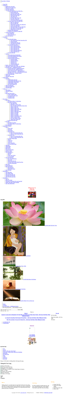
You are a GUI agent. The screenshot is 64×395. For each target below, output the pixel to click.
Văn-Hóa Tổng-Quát (10, 76)
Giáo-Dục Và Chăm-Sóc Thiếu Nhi (15, 31)
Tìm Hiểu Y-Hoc (11, 96)
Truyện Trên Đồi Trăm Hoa (13, 58)
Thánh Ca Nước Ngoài (15, 117)
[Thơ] (7, 38)
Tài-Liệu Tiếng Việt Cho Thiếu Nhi (15, 21)
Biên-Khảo (5, 171)
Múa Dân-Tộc (11, 167)
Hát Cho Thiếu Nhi (14, 23)
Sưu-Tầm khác (8, 170)
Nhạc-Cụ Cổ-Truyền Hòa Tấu (16, 132)
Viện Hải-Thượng (9, 91)
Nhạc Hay (10, 129)
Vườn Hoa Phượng (14, 60)
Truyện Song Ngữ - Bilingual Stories (15, 69)
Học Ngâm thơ (11, 33)
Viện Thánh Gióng (9, 173)
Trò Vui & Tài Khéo (10, 149)
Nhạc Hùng (10, 130)
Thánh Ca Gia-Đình (14, 114)
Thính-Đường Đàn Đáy (12, 79)
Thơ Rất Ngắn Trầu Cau (15, 42)
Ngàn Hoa (5, 357)
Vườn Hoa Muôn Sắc (14, 64)
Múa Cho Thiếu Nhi (14, 22)
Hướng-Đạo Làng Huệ (10, 6)
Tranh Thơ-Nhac (13, 41)
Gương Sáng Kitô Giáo (12, 120)
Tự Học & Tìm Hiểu (10, 32)
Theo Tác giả (3, 309)
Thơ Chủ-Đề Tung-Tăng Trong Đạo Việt (18, 40)
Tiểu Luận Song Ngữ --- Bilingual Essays (16, 70)
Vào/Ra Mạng (6, 323)
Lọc (19, 309)
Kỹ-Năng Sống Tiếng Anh (15, 17)
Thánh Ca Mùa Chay (14, 110)
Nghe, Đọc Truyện (11, 155)
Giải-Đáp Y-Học (11, 97)
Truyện (7, 53)
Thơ (6, 38)
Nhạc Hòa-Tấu (11, 131)
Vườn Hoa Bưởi (13, 59)
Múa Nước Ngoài (11, 168)
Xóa (21, 309)
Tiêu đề (25, 313)
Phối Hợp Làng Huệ (48, 392)
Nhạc (7, 127)
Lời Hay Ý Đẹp (9, 150)
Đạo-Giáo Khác (9, 124)
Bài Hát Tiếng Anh (14, 12)
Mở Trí (9, 154)
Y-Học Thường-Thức (12, 94)
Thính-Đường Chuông (12, 83)
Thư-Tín (7, 179)
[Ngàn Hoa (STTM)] (11, 126)
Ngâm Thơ (10, 140)
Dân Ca (9, 139)
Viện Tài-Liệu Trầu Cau (10, 174)
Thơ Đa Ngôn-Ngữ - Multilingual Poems (16, 68)
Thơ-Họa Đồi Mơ (11, 52)
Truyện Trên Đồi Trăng (12, 57)
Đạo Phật (7, 121)
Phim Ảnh (8, 164)
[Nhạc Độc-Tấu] (14, 135)
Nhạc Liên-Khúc (11, 143)
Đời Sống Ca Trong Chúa (15, 104)
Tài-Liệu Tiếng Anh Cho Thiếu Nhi (15, 11)
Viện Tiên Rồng (9, 172)
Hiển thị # (2, 310)
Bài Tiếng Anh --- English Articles (15, 73)
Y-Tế (7, 92)
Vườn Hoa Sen (13, 61)
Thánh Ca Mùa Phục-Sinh (15, 111)
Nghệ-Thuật (5, 77)
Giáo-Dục (5, 5)
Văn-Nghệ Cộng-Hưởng (15, 43)
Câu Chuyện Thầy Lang (13, 95)
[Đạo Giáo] (7, 99)
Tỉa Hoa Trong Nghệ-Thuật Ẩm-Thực (15, 162)
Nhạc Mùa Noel (13, 103)
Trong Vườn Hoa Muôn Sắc (16, 50)
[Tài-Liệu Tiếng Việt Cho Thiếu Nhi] (22, 21)
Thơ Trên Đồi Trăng (12, 39)
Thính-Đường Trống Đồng (13, 82)
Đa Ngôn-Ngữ (6, 354)
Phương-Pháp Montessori (13, 30)
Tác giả (57, 313)
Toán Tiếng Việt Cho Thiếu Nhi (16, 28)
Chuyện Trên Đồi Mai (10, 74)
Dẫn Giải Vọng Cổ (12, 34)
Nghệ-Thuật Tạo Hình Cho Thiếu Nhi (18, 24)
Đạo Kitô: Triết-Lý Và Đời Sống (14, 101)
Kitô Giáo (7, 100)
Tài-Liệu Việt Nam (9, 157)
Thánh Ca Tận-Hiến (14, 112)
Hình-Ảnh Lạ (8, 148)
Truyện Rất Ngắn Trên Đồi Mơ (14, 55)
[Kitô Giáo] (9, 100)
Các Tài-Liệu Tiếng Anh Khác (16, 20)
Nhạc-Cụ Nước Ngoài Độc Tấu (16, 137)
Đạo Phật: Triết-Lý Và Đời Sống (14, 123)
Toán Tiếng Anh (13, 16)
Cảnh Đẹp (8, 145)
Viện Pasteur (8, 90)
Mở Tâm (9, 153)
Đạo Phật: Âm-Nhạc (12, 122)
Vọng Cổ (10, 141)
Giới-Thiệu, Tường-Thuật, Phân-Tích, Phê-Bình (15, 66)
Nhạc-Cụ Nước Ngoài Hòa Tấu (16, 133)
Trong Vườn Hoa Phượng (15, 47)
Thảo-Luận (8, 75)
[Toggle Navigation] (1, 2)
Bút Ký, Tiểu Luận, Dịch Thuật (12, 65)
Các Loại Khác (11, 156)
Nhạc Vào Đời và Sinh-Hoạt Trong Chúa (18, 105)
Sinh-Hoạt (5, 177)
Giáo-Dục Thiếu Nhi (10, 9)
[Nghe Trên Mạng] (12, 152)
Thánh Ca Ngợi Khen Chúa (16, 115)
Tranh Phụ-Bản (9, 87)
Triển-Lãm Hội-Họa (9, 85)
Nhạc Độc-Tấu (11, 135)
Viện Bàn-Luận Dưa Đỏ (10, 175)
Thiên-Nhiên (8, 146)
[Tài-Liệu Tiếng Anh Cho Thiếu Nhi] (22, 11)
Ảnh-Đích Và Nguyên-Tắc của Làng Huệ (14, 181)
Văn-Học (5, 37)
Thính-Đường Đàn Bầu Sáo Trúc (14, 80)
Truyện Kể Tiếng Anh (14, 13)
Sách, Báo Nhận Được (10, 183)
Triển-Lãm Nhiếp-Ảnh (10, 86)
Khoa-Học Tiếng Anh (14, 18)
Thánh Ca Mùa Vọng (14, 108)
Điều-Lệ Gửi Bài (9, 180)
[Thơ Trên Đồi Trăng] (16, 39)
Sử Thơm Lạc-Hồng (10, 8)
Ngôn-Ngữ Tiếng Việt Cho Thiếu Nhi (18, 26)
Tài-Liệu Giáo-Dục (9, 35)
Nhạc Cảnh (10, 128)
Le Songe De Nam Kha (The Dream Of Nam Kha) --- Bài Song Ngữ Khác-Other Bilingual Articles (25, 317)
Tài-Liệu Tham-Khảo (12, 163)
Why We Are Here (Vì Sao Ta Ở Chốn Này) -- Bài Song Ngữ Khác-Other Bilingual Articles (26, 319)
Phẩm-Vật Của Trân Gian (11, 7)
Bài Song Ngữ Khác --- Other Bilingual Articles (17, 71)
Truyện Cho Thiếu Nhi (15, 25)
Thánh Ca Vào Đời (14, 113)
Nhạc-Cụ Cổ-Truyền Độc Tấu (16, 136)
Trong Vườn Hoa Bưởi (15, 46)
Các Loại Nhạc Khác (12, 144)
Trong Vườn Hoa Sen (14, 48)
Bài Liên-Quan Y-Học (10, 93)
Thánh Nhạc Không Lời (15, 119)
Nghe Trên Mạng (9, 152)
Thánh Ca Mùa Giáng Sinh (15, 109)
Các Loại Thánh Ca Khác (15, 118)
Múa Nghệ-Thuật (9, 166)
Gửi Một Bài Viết (6, 322)
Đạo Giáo (5, 99)
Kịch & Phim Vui (9, 165)
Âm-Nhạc (7, 78)
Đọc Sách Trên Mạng (12, 158)
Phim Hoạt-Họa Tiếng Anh (15, 14)
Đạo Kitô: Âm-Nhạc (12, 102)
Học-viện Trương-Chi (12, 84)
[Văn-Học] (7, 37)
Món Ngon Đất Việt (12, 161)
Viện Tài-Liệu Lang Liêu (10, 176)
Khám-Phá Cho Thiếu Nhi (15, 29)
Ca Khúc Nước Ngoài (12, 138)
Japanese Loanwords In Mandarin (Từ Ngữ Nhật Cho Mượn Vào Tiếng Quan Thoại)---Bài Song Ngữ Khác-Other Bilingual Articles (25, 315)
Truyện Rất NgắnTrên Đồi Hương (15, 56)
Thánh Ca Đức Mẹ (14, 106)
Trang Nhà (5, 4)
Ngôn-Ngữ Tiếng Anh (14, 15)
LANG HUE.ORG (23, 392)
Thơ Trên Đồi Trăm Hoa (13, 44)
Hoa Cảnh (10, 159)
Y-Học (4, 88)
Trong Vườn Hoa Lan (14, 51)
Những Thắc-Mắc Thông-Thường (12, 182)
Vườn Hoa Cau (13, 62)
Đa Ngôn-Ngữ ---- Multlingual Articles (13, 67)
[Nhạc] (8, 127)
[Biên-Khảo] (7, 171)
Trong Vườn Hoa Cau (14, 49)
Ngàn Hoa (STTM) (7, 126)
